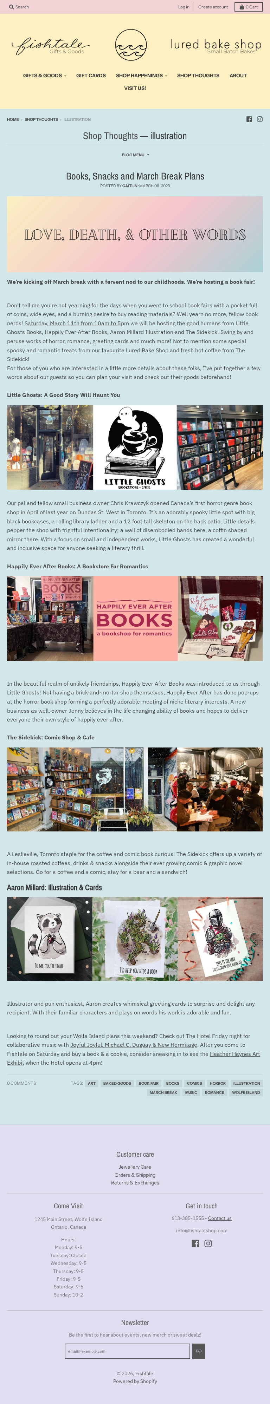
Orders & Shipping (135, 1175)
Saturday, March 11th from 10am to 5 (73, 323)
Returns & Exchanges (135, 1183)
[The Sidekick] (135, 789)
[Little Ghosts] (135, 447)
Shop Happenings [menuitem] (139, 75)
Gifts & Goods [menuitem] (42, 75)
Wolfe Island (246, 1092)
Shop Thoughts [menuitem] (198, 75)
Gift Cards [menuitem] (91, 75)
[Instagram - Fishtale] (260, 119)
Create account (213, 6)
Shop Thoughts (41, 119)
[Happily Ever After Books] (135, 618)
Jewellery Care (135, 1167)
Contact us (220, 1218)
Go (199, 1351)
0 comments (21, 1083)
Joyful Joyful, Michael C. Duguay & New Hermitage (133, 1044)
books (172, 1083)
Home (13, 119)
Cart (252, 6)
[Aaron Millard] (135, 939)
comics (194, 1083)
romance (214, 1092)
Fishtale (144, 1373)
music (191, 1092)
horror (218, 1083)
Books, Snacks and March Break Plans (135, 176)
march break (164, 1092)
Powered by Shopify (135, 1381)
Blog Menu (133, 154)
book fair (149, 1083)
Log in (183, 6)
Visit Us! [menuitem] (135, 88)
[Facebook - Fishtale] (249, 119)
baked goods (117, 1083)
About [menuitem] (238, 75)
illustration (246, 1083)
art (92, 1083)
